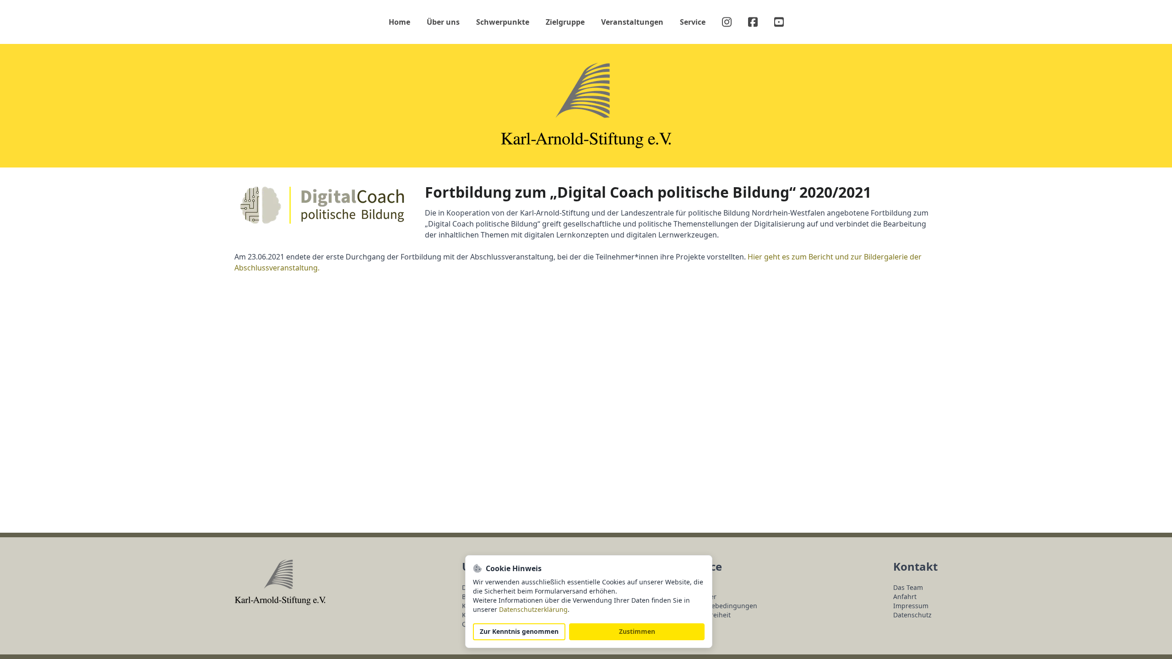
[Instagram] (727, 22)
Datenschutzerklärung (533, 609)
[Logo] (586, 105)
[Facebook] (753, 22)
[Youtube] (779, 22)
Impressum (910, 605)
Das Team (908, 587)
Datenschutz (912, 614)
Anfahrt (905, 596)
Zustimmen (637, 631)
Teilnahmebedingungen (720, 605)
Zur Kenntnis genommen (519, 631)
